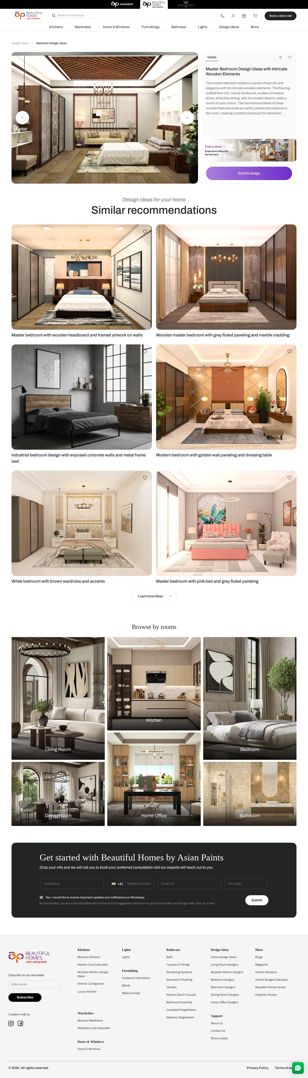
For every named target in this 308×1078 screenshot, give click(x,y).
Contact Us (218, 1030)
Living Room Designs (224, 964)
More (255, 27)
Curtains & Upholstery (136, 978)
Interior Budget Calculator (271, 979)
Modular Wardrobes (90, 1020)
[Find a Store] (244, 16)
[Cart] (255, 16)
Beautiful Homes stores (270, 987)
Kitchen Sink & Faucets (181, 994)
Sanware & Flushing (179, 979)
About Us (217, 1023)
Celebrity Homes (266, 994)
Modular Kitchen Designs (227, 972)
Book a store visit (280, 15)
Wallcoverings (131, 993)
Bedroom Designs (222, 979)
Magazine (261, 964)
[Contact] (222, 16)
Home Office (154, 815)
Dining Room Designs (225, 994)
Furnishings (151, 27)
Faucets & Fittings (178, 964)
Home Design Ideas (224, 957)
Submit (256, 900)
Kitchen (154, 720)
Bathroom (249, 815)
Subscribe (25, 997)
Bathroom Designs (223, 987)
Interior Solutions (266, 972)
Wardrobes (83, 27)
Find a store (213, 146)
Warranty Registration (180, 1017)
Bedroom (249, 749)
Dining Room (58, 815)
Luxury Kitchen (87, 991)
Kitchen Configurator (91, 983)
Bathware (178, 27)
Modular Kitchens (89, 957)
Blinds (126, 985)
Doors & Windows (116, 27)
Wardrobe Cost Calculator (94, 1028)
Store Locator (219, 1038)
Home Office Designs (224, 1002)
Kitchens (56, 27)
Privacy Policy (257, 1068)
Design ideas (229, 27)
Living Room (58, 749)
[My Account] (233, 16)
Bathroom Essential (179, 1002)
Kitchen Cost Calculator (93, 964)
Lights (202, 27)
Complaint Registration (181, 1009)
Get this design (249, 173)
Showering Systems (179, 972)
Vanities (171, 987)
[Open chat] (298, 1068)
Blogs (259, 957)
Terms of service (287, 1068)
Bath (169, 957)
